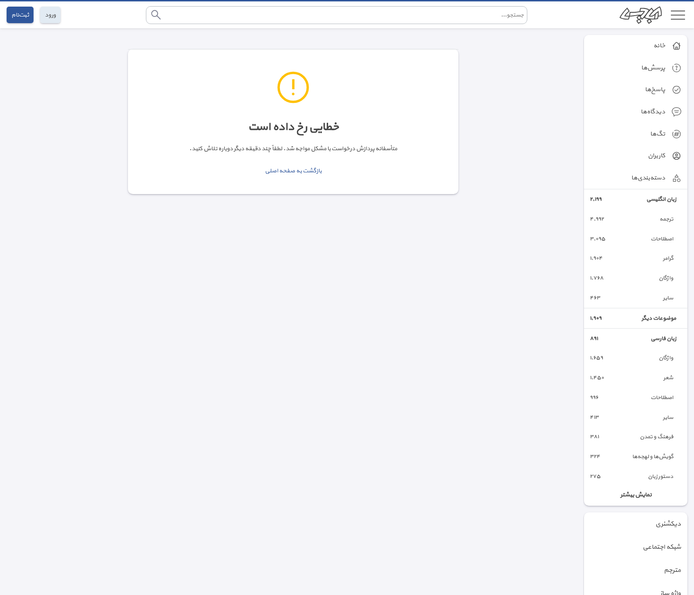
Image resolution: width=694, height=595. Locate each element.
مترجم (672, 570)
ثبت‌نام (20, 14)
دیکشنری (668, 524)
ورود (50, 14)
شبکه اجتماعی (662, 547)
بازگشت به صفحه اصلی (293, 170)
